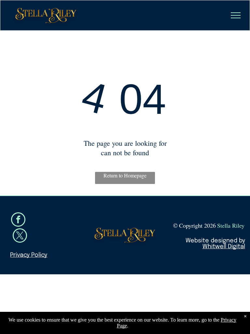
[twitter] (20, 236)
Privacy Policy (28, 255)
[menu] (235, 15)
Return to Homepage (125, 175)
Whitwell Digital (223, 247)
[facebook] (18, 220)
